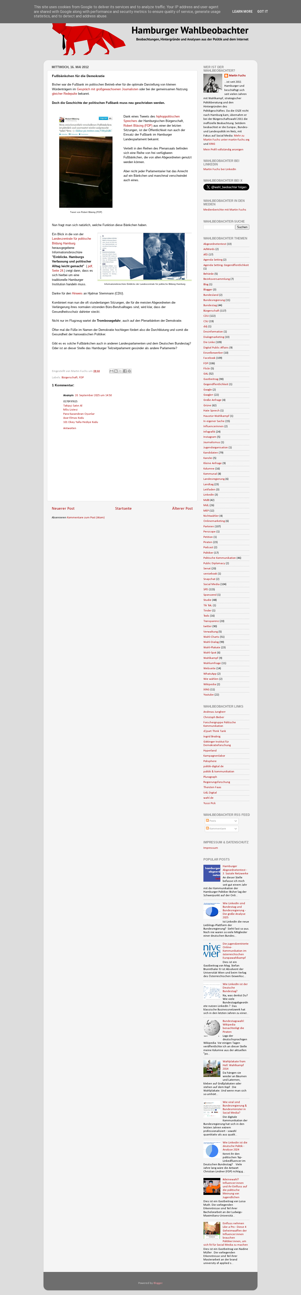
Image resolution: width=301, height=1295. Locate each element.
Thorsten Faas (212, 787)
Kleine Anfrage (212, 463)
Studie (207, 600)
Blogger (207, 289)
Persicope (209, 531)
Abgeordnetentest (214, 244)
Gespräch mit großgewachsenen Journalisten (107, 89)
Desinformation (213, 331)
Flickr (206, 368)
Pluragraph (210, 777)
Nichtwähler (211, 516)
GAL (205, 373)
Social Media (211, 584)
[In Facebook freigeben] (125, 371)
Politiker (208, 553)
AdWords (209, 249)
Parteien (208, 526)
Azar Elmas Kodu (73, 418)
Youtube (208, 694)
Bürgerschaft (70, 377)
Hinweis (77, 293)
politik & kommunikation (218, 771)
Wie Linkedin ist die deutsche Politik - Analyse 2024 (235, 1146)
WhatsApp (210, 674)
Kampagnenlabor (214, 756)
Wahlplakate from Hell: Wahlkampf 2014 (234, 1065)
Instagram (209, 437)
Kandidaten (210, 452)
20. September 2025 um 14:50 (93, 395)
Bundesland (210, 295)
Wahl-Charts (211, 637)
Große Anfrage (212, 400)
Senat (207, 568)
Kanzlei (207, 458)
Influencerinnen (213, 426)
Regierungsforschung (216, 782)
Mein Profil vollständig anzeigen (223, 149)
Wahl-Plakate (211, 647)
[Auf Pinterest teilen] (129, 371)
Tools (206, 615)
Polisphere (210, 761)
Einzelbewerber (213, 353)
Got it (262, 11)
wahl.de (208, 798)
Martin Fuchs (237, 75)
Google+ (208, 395)
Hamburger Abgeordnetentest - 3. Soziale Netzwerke (235, 870)
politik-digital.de (213, 766)
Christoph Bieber (213, 717)
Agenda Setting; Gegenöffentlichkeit (226, 265)
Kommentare (217, 828)
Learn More (242, 11)
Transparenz (211, 621)
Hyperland (210, 750)
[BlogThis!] (116, 371)
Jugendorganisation (215, 447)
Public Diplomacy (214, 563)
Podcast (208, 547)
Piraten (207, 542)
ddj (205, 326)
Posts (212, 821)
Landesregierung (214, 479)
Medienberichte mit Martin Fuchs (224, 209)
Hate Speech (211, 410)
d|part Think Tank (214, 731)
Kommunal (210, 474)
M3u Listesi (70, 409)
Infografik (209, 431)
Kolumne (208, 468)
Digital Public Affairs (216, 347)
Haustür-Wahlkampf (216, 416)
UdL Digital (210, 792)
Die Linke (209, 342)
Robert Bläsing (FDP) (137, 125)
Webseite (209, 668)
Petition (208, 537)
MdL (206, 505)
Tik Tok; (207, 605)
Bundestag (210, 305)
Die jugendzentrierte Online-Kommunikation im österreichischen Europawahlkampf (236, 951)
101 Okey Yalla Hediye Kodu (80, 422)
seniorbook (210, 573)
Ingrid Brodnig (211, 736)
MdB (206, 500)
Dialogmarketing (213, 337)
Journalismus (211, 442)
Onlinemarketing (214, 521)
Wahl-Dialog (211, 642)
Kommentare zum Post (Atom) (86, 517)
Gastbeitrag (210, 379)
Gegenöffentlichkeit (215, 384)
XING (212, 144)
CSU (205, 321)
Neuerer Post (63, 509)
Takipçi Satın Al (72, 405)
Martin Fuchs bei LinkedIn (219, 169)
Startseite (123, 509)
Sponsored (210, 595)
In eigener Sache (214, 421)
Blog (205, 284)
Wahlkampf (210, 658)
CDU (206, 316)
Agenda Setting (212, 259)
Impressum (210, 848)
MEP (206, 510)
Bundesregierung (214, 300)
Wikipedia (209, 684)
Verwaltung (210, 631)
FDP (81, 377)
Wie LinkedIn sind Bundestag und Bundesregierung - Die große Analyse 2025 (234, 910)
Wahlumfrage (212, 663)
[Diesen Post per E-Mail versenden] (111, 371)
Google (207, 389)
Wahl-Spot (209, 652)
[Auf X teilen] (120, 371)
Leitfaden (209, 489)
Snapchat (209, 579)
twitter (207, 626)
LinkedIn (208, 494)
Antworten (69, 428)
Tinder (207, 610)
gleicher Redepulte (64, 93)
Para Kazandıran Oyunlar (79, 414)
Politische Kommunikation (219, 558)
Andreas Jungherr (214, 712)
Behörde (208, 274)
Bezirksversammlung (216, 279)
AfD (205, 254)
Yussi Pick (209, 803)
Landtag (208, 484)
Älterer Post (182, 509)
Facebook (209, 358)
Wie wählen (210, 679)
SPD (205, 589)
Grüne (207, 405)
